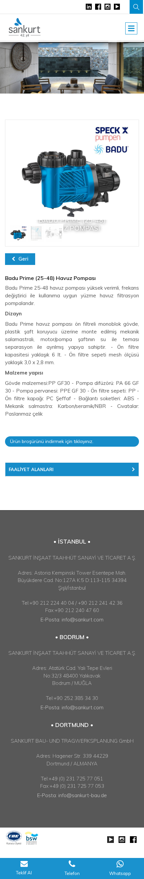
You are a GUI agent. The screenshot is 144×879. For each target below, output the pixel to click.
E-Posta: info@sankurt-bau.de (72, 795)
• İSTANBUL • (72, 541)
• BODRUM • (72, 636)
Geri (23, 259)
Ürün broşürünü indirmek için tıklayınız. (51, 441)
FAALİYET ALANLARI (31, 469)
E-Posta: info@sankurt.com (72, 619)
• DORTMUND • (72, 724)
